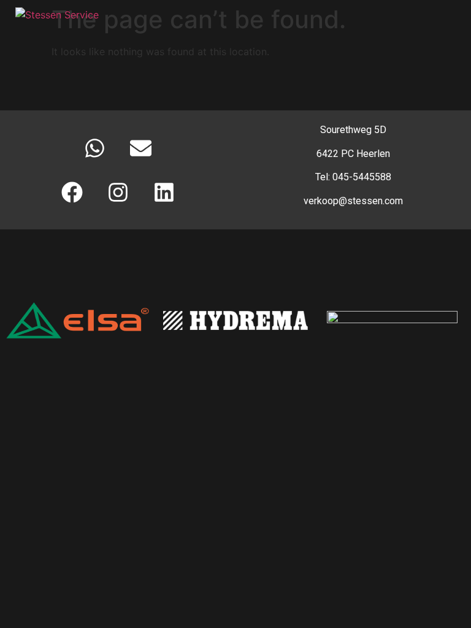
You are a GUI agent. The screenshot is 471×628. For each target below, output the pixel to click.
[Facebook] (71, 191)
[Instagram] (117, 191)
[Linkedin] (163, 191)
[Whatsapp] (95, 147)
